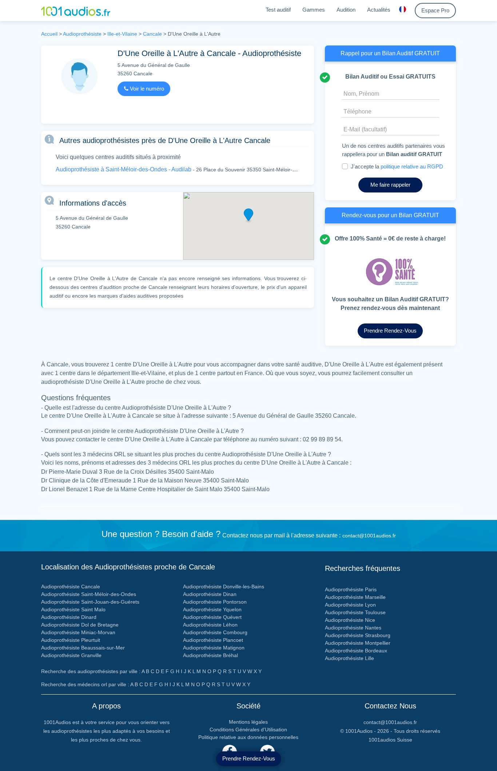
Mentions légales (248, 722)
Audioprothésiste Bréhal (210, 655)
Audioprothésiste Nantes (353, 628)
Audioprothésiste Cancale (70, 586)
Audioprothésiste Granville (71, 655)
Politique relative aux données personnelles (248, 737)
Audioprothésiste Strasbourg (357, 635)
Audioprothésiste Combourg (215, 632)
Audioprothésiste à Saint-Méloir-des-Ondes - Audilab (123, 169)
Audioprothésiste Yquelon (212, 609)
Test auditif (278, 10)
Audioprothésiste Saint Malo (73, 609)
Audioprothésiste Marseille (355, 597)
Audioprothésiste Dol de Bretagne (80, 625)
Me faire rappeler (390, 185)
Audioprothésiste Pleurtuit (70, 640)
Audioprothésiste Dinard (68, 617)
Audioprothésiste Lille (349, 658)
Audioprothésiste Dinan (209, 594)
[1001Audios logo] (75, 10)
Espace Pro (435, 10)
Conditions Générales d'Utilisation (248, 729)
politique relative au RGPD (412, 166)
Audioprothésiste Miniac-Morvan (78, 632)
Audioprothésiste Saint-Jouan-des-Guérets (90, 602)
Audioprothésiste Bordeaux (356, 650)
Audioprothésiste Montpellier (357, 643)
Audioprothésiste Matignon (213, 648)
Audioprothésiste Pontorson (215, 602)
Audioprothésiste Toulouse (355, 612)
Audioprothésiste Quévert (212, 617)
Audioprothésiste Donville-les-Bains (223, 586)
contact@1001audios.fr (369, 535)
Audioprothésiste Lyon (350, 605)
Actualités (378, 10)
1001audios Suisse (390, 740)
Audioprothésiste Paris (351, 589)
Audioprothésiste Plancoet (213, 640)
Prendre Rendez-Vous (248, 758)
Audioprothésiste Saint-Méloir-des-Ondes (88, 594)
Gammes (313, 10)
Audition (346, 10)
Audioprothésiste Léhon (210, 625)
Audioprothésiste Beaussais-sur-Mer (83, 648)
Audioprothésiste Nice (350, 620)
